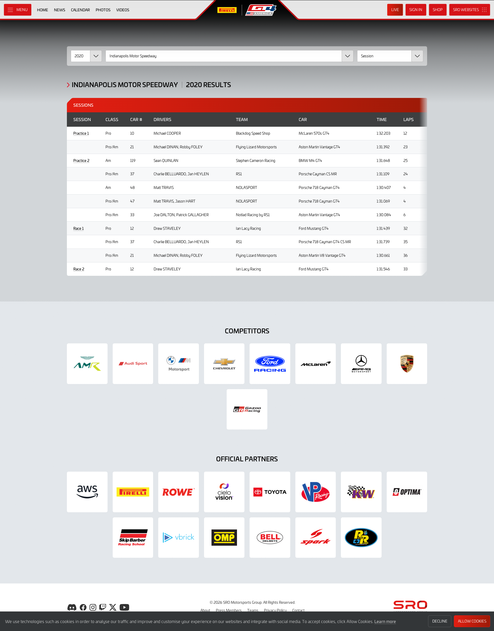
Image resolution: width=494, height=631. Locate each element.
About (205, 610)
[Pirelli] (133, 492)
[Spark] (315, 537)
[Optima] (407, 492)
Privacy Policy (275, 610)
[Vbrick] (178, 537)
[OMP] (224, 537)
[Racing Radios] (361, 537)
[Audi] (133, 363)
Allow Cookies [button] (472, 621)
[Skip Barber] (133, 537)
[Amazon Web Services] (87, 492)
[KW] (361, 492)
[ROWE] (178, 492)
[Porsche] (407, 363)
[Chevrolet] (224, 363)
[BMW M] (178, 363)
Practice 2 (81, 160)
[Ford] (270, 363)
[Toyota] (247, 409)
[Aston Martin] (87, 363)
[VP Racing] (315, 492)
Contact (298, 610)
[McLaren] (315, 363)
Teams (252, 610)
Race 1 (78, 228)
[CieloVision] (224, 492)
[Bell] (270, 537)
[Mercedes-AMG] (361, 363)
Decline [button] (439, 621)
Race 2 (78, 269)
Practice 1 (81, 133)
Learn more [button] (385, 621)
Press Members (229, 610)
